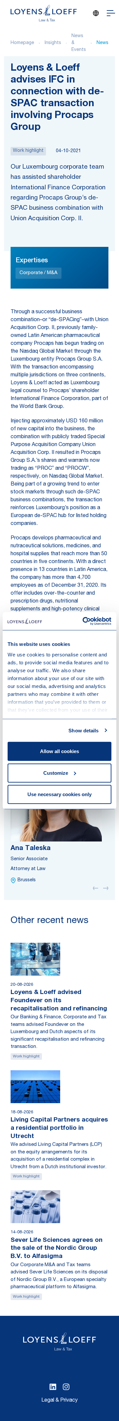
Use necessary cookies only (59, 794)
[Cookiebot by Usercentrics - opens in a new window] (84, 621)
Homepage (22, 43)
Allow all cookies (59, 751)
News (102, 43)
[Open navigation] (111, 13)
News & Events (78, 43)
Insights (53, 43)
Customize (55, 772)
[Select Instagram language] (66, 1387)
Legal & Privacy (59, 1400)
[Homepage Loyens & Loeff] (44, 13)
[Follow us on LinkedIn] (53, 1387)
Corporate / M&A (39, 273)
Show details (83, 730)
